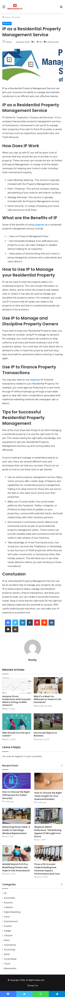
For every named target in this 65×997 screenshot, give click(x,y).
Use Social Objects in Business (45, 734)
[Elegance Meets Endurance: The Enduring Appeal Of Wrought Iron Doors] (48, 816)
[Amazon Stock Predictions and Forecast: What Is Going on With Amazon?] (16, 685)
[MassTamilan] (15, 6)
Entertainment (11, 921)
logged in (19, 756)
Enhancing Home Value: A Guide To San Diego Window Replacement (16, 830)
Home (7, 17)
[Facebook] (8, 623)
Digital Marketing (12, 912)
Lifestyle (8, 935)
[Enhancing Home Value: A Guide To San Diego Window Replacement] (16, 816)
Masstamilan (10, 968)
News (7, 940)
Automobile (9, 898)
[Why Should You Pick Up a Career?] (16, 721)
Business (16, 17)
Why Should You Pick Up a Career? (16, 734)
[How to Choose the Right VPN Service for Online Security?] (16, 781)
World (7, 954)
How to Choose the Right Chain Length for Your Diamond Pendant (48, 796)
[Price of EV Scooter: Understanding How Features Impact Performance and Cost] (48, 853)
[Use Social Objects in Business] (48, 721)
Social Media (10, 959)
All (5, 893)
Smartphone (10, 945)
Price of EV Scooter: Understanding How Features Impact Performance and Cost (47, 869)
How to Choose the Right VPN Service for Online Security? (16, 795)
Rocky (9, 42)
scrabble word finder (48, 980)
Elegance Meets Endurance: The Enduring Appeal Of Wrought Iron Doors (47, 831)
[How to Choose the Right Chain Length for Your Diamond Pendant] (48, 781)
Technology (9, 949)
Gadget (7, 931)
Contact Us (32, 985)
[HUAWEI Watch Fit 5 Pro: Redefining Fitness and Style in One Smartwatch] (16, 853)
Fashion (8, 926)
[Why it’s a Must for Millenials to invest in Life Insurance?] (48, 685)
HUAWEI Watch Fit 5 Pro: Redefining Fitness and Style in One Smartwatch (16, 867)
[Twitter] (15, 623)
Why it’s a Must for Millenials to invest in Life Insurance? (47, 699)
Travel (7, 963)
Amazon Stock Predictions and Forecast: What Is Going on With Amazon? (16, 701)
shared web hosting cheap (54, 980)
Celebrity (8, 907)
